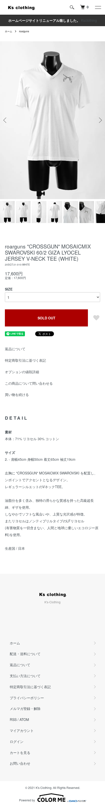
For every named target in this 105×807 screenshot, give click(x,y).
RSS (13, 719)
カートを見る (20, 752)
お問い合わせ (20, 763)
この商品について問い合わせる (29, 383)
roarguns (24, 31)
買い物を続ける (17, 394)
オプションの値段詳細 (22, 371)
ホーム (8, 31)
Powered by (27, 800)
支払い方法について (25, 675)
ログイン (16, 741)
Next (99, 120)
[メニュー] (97, 7)
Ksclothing (89, 20)
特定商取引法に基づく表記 (25, 360)
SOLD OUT (46, 317)
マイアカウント (22, 730)
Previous (5, 120)
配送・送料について (25, 653)
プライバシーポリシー (27, 697)
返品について (15, 348)
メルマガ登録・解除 (25, 708)
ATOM (24, 719)
